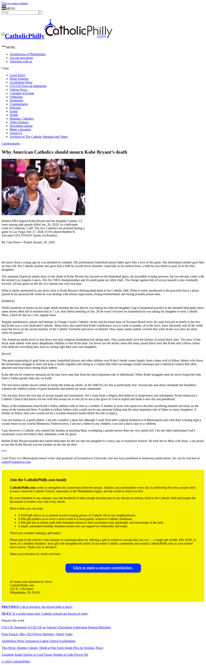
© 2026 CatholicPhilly (16, 661)
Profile (14, 115)
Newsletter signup (21, 125)
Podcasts (15, 107)
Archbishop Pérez (21, 82)
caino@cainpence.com (16, 462)
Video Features (19, 122)
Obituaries (16, 97)
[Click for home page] (57, 35)
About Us (16, 133)
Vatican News (18, 89)
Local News (17, 75)
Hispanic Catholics (22, 118)
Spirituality (17, 100)
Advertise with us (21, 61)
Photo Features (19, 78)
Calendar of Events (22, 93)
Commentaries (19, 104)
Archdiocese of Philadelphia (27, 54)
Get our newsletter (21, 58)
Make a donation (20, 129)
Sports (14, 111)
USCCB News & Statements (28, 86)
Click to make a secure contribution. (103, 567)
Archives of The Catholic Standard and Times (39, 136)
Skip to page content (15, 3)
